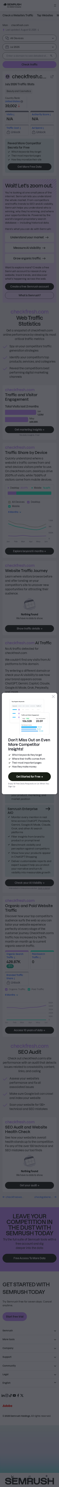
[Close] (53, 696)
